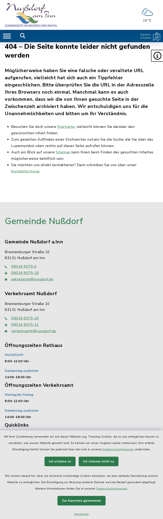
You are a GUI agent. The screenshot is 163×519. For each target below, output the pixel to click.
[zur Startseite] (31, 15)
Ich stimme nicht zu (98, 461)
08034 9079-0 (24, 266)
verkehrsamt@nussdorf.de (33, 331)
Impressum (81, 514)
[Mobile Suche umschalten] (22, 36)
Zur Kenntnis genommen (81, 500)
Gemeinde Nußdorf (44, 221)
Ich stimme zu (60, 461)
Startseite (66, 126)
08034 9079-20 (25, 318)
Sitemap (63, 152)
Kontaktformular (25, 171)
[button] (157, 56)
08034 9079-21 (25, 324)
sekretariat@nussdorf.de (32, 279)
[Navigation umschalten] (7, 36)
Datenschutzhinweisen (118, 449)
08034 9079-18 (25, 272)
